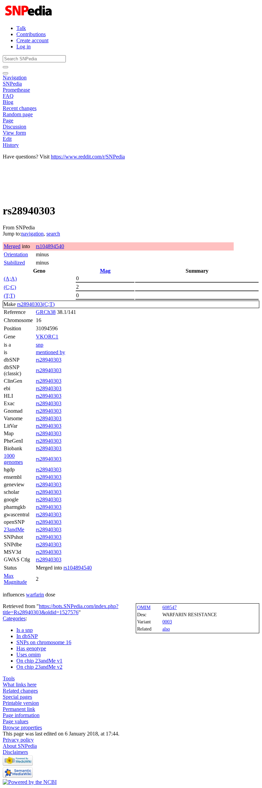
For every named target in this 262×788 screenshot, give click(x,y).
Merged (12, 246)
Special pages (17, 697)
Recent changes (20, 108)
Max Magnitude (15, 579)
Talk (21, 28)
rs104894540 (50, 246)
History (11, 145)
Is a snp (24, 630)
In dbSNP (27, 636)
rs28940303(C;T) (36, 304)
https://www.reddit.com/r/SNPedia (88, 157)
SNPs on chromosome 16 (43, 642)
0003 (167, 621)
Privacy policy (18, 740)
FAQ (8, 96)
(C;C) (10, 287)
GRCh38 (46, 312)
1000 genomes (13, 459)
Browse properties (22, 727)
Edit (7, 139)
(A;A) (10, 279)
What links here (20, 684)
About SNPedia (20, 746)
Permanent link (19, 709)
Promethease (16, 90)
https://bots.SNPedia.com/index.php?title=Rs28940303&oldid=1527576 (60, 609)
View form (14, 133)
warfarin (35, 594)
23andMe (14, 529)
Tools (9, 678)
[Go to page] (5, 67)
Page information (21, 715)
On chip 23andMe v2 (39, 667)
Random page (18, 114)
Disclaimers (15, 752)
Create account (32, 40)
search (53, 234)
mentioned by (50, 352)
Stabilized (14, 263)
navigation (32, 234)
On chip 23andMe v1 (39, 661)
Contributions (31, 34)
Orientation (16, 254)
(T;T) (9, 296)
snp (39, 345)
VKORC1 (47, 336)
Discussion (14, 127)
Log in (23, 46)
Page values (15, 721)
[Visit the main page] (29, 16)
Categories (14, 618)
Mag (105, 271)
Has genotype (31, 648)
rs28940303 (48, 360)
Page (8, 120)
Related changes (20, 691)
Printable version (21, 703)
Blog (8, 102)
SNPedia (12, 84)
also (166, 629)
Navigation (15, 77)
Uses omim (28, 654)
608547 (169, 607)
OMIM (143, 607)
